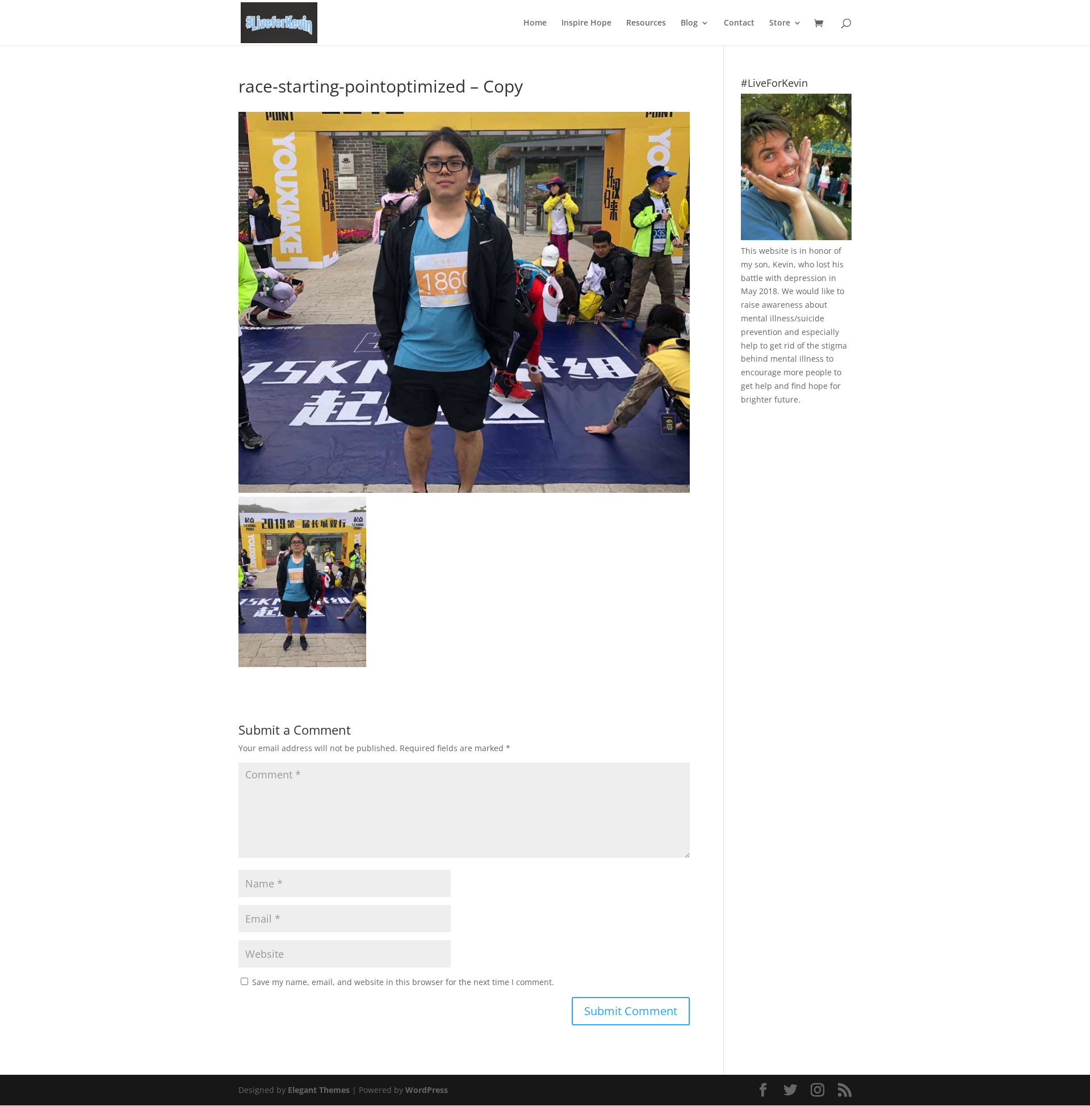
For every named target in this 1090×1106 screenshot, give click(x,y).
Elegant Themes (319, 1089)
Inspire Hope (586, 23)
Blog (689, 23)
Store (779, 23)
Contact (739, 23)
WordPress (426, 1089)
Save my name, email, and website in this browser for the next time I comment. (403, 982)
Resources (646, 23)
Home (535, 23)
